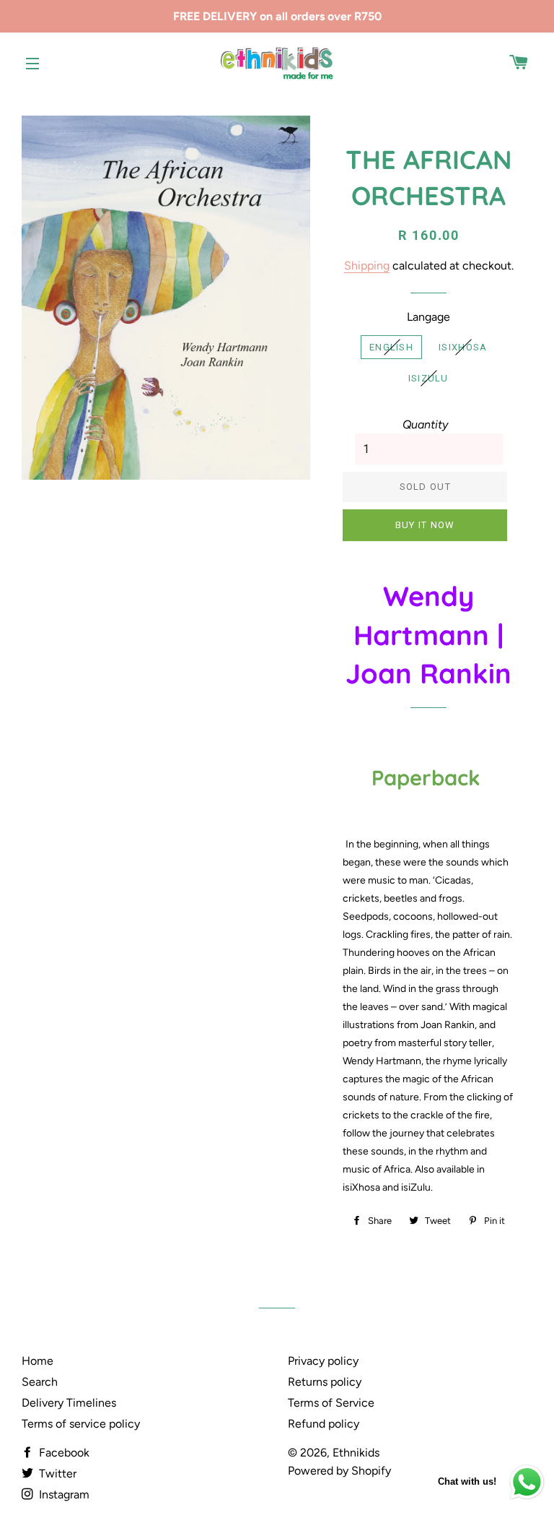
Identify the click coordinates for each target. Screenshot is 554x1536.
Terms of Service (331, 1403)
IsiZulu (428, 378)
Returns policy (324, 1382)
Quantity (425, 424)
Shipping (367, 265)
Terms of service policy (81, 1424)
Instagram (62, 1494)
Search (40, 1382)
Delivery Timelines (69, 1403)
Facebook (62, 1452)
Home (37, 1361)
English (391, 347)
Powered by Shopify (339, 1470)
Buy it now (425, 524)
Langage (428, 317)
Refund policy (323, 1424)
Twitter (56, 1473)
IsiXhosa (463, 347)
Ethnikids (356, 1452)
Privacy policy (323, 1361)
